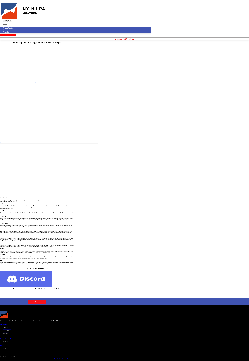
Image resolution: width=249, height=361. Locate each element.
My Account (5, 25)
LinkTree (5, 24)
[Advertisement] (37, 133)
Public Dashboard (7, 20)
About (1, 345)
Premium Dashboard (7, 21)
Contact (4, 22)
